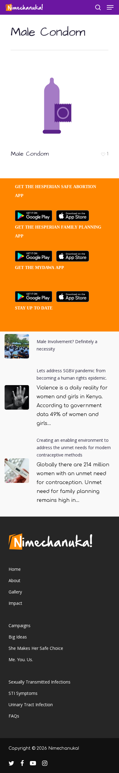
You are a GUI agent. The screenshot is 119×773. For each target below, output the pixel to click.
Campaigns (20, 625)
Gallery (15, 592)
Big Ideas (18, 637)
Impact (15, 603)
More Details (61, 102)
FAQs (14, 716)
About (14, 580)
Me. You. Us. (21, 659)
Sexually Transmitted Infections (39, 682)
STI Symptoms (23, 693)
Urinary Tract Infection (31, 704)
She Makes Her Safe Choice (36, 648)
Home (15, 569)
